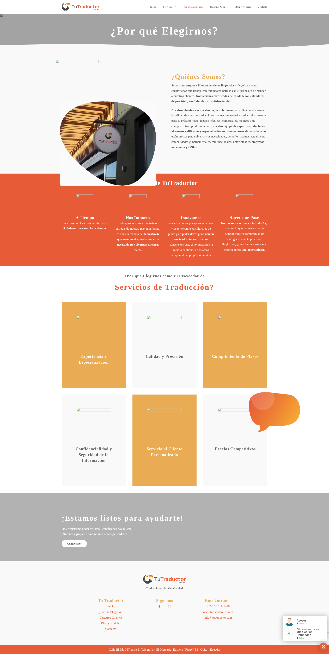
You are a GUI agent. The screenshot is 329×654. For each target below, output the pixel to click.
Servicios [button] (167, 7)
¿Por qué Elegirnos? (192, 7)
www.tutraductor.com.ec (218, 612)
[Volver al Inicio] (80, 7)
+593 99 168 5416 (218, 606)
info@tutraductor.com (218, 617)
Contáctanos (74, 543)
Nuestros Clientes (219, 7)
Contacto (262, 7)
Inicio (153, 7)
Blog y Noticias (243, 7)
